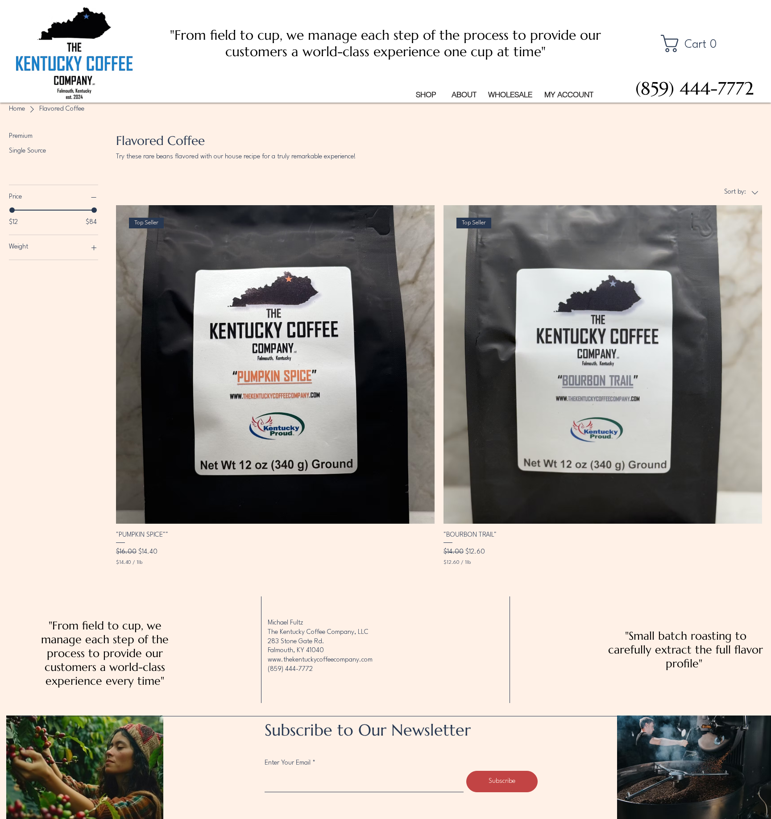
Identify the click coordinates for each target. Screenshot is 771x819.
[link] (694, 43)
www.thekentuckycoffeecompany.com (320, 660)
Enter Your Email (288, 763)
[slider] (12, 210)
